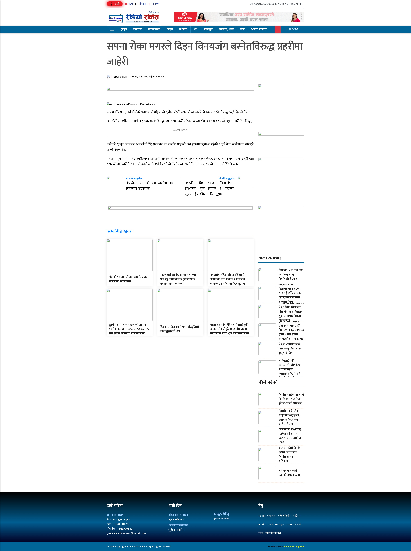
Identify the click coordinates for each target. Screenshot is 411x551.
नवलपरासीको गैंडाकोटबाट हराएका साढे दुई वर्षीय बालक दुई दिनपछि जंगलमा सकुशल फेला (178, 279)
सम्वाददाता (120, 77)
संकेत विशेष (154, 29)
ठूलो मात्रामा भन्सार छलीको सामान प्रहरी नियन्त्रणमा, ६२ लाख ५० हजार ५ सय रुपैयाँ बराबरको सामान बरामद (129, 329)
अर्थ (195, 29)
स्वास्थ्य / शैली (226, 29)
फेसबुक (155, 4)
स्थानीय (183, 29)
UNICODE (292, 29)
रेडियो (116, 4)
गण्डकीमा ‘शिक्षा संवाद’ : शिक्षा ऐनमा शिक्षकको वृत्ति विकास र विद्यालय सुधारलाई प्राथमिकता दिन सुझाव (229, 279)
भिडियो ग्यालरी (259, 29)
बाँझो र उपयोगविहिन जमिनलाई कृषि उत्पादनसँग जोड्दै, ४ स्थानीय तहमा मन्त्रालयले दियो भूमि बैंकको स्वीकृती (229, 329)
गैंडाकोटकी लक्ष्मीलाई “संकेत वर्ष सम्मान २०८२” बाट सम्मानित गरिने (290, 436)
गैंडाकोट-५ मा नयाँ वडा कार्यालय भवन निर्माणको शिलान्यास (129, 279)
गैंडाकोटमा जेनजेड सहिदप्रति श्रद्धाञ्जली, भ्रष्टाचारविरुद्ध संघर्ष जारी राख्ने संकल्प (289, 418)
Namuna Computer (294, 547)
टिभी (131, 4)
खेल (242, 29)
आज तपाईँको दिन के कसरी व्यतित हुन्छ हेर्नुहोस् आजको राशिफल (289, 455)
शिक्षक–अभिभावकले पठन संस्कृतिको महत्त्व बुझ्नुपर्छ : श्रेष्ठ (179, 329)
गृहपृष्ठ (124, 29)
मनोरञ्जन (208, 29)
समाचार (137, 29)
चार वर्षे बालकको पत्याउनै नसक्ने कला (289, 473)
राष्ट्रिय (170, 29)
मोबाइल (142, 4)
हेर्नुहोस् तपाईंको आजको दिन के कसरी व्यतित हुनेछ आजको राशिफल (291, 399)
